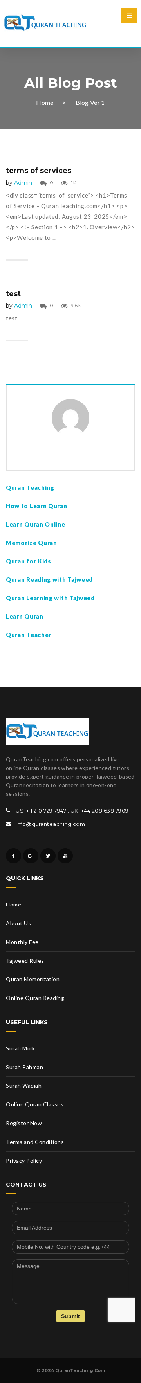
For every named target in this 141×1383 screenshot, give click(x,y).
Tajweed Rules (25, 960)
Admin (23, 182)
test (13, 294)
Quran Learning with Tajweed (50, 597)
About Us (18, 923)
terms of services (38, 170)
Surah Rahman (24, 1067)
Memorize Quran (32, 542)
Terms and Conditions (35, 1141)
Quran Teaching (30, 487)
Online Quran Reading (35, 998)
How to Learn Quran (36, 505)
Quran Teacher (28, 634)
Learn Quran (24, 616)
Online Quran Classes (34, 1104)
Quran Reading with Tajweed (49, 579)
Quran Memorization (33, 979)
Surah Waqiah (24, 1085)
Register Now (24, 1123)
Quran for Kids (29, 561)
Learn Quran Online (35, 524)
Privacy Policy (24, 1160)
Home (44, 102)
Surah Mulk (20, 1048)
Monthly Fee (22, 942)
